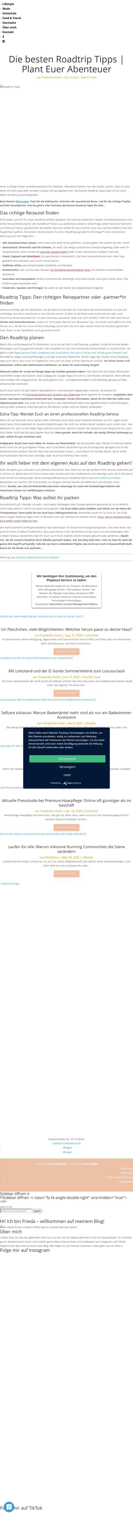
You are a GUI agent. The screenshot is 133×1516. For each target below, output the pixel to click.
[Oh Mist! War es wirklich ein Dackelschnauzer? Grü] (99, 900)
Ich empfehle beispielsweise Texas (70, 269)
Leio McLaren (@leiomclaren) (27, 557)
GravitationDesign (57, 1163)
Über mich (9, 27)
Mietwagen (22, 201)
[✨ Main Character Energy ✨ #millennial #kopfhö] (99, 1020)
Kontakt (8, 32)
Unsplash (53, 557)
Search (37, 1210)
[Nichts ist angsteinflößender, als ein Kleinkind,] (99, 1003)
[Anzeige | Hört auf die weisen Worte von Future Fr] (33, 1075)
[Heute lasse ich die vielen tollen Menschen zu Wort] (33, 974)
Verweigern (67, 767)
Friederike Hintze (51, 77)
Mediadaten (126, 1181)
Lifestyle (8, 4)
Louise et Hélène (90, 1163)
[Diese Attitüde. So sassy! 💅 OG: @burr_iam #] (99, 964)
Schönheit (9, 13)
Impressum (126, 1172)
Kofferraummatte (110, 478)
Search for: (6, 1207)
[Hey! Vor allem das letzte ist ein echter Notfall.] (33, 997)
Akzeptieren (67, 759)
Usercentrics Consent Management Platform (73, 604)
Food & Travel (11, 18)
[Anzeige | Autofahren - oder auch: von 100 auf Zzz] (33, 935)
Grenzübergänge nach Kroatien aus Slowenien (53, 394)
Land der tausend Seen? (54, 251)
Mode (6, 9)
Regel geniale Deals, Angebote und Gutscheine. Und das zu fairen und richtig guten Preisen (67, 352)
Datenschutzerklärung (120, 1177)
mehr (67, 775)
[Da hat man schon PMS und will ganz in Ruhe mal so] (33, 898)
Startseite (9, 23)
